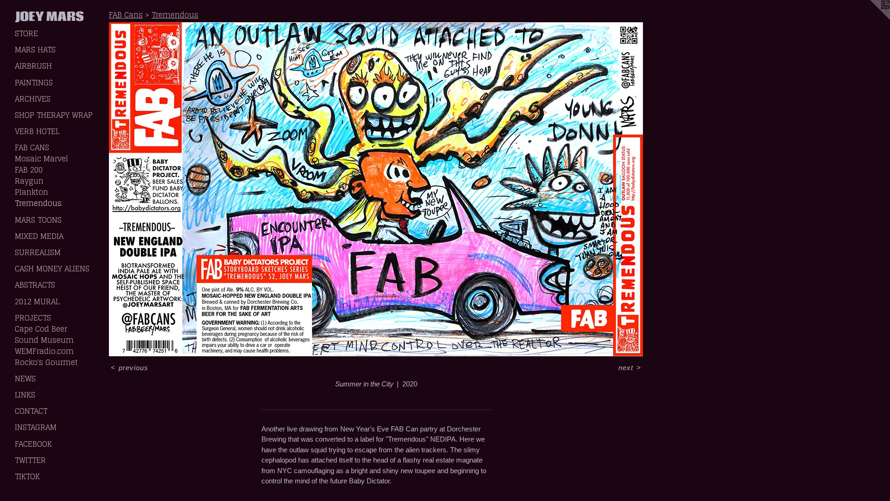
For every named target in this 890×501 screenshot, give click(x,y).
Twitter (30, 460)
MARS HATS (35, 49)
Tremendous (38, 203)
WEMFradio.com (44, 351)
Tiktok (27, 476)
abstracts (35, 284)
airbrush (33, 65)
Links (25, 394)
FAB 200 (29, 169)
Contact (31, 411)
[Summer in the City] (376, 189)
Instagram (36, 427)
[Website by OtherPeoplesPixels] (871, 18)
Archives (33, 98)
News (25, 378)
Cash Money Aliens (52, 268)
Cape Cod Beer (41, 328)
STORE (26, 33)
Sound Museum (44, 340)
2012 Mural (37, 301)
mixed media (39, 236)
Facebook (33, 444)
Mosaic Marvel (41, 158)
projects (33, 317)
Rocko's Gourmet (46, 362)
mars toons (38, 219)
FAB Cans (32, 147)
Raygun (29, 180)
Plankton (31, 192)
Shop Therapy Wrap (54, 115)
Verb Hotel (37, 131)
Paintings (34, 82)
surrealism (38, 252)
